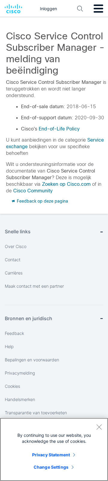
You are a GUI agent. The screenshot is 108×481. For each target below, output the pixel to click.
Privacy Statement (51, 454)
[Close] (99, 427)
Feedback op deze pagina (42, 201)
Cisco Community (32, 190)
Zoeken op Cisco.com (66, 184)
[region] (54, 449)
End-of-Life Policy (59, 128)
